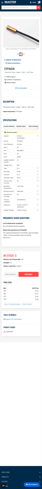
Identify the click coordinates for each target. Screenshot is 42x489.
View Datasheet (22, 88)
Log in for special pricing (12, 304)
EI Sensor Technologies (12, 60)
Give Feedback (33, 484)
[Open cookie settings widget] (3, 485)
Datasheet (9, 331)
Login (34, 2)
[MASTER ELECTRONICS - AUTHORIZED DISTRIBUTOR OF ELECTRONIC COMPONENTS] (11, 2)
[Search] (39, 7)
